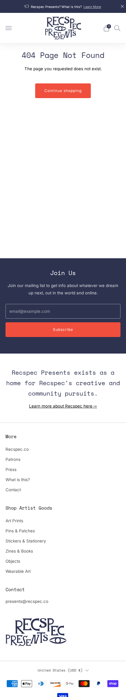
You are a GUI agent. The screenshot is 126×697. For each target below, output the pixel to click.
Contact (13, 489)
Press (11, 469)
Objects (13, 561)
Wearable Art (18, 571)
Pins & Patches (20, 530)
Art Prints (14, 520)
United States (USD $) (60, 670)
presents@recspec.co (27, 601)
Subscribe (63, 329)
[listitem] (63, 6)
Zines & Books (19, 551)
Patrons (13, 459)
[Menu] (9, 28)
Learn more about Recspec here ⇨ (63, 406)
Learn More (92, 7)
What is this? (18, 479)
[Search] (117, 28)
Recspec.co (17, 449)
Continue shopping (63, 90)
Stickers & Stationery (26, 540)
